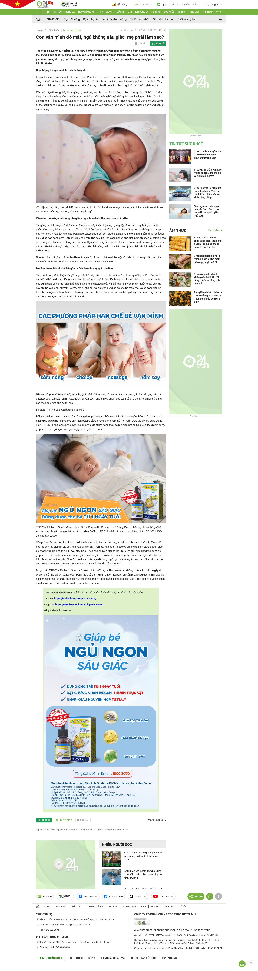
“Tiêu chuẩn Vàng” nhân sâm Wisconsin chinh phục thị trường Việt (207, 154)
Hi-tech (182, 12)
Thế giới (194, 12)
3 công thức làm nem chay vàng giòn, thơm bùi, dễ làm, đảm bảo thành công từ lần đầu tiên (208, 242)
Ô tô (218, 12)
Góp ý (91, 958)
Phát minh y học (187, 19)
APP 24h (47, 896)
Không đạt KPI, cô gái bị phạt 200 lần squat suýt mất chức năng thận (143, 856)
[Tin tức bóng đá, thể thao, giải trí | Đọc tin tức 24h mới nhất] (45, 4)
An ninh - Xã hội (94, 906)
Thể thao (207, 12)
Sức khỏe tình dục (163, 19)
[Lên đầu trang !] (250, 963)
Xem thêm (213, 230)
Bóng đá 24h (116, 896)
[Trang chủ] (41, 19)
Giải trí (120, 12)
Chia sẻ (160, 43)
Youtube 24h (166, 896)
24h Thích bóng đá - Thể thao (144, 12)
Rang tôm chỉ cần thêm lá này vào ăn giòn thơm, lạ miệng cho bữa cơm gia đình (208, 297)
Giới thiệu (76, 958)
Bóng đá (70, 12)
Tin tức (58, 12)
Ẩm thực (177, 230)
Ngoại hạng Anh (87, 12)
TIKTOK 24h (140, 896)
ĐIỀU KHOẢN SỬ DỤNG (144, 958)
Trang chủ (41, 30)
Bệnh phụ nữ (90, 19)
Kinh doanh (106, 12)
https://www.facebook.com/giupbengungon (79, 604)
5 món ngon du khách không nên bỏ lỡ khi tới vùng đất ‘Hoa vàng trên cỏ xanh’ (207, 279)
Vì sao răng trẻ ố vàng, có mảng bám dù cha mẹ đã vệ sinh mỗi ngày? (208, 172)
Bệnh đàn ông (72, 19)
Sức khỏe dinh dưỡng (114, 19)
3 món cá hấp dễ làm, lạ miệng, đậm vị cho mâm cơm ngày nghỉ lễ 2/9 (207, 259)
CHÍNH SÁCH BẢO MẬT (113, 958)
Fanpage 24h (90, 896)
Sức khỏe (169, 12)
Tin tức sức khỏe (140, 19)
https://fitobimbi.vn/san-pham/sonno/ (75, 598)
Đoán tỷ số (145, 4)
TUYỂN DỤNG (169, 958)
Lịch (164, 4)
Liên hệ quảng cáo (50, 958)
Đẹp (143, 906)
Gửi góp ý (66, 820)
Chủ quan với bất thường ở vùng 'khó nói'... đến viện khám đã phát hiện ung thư (143, 874)
